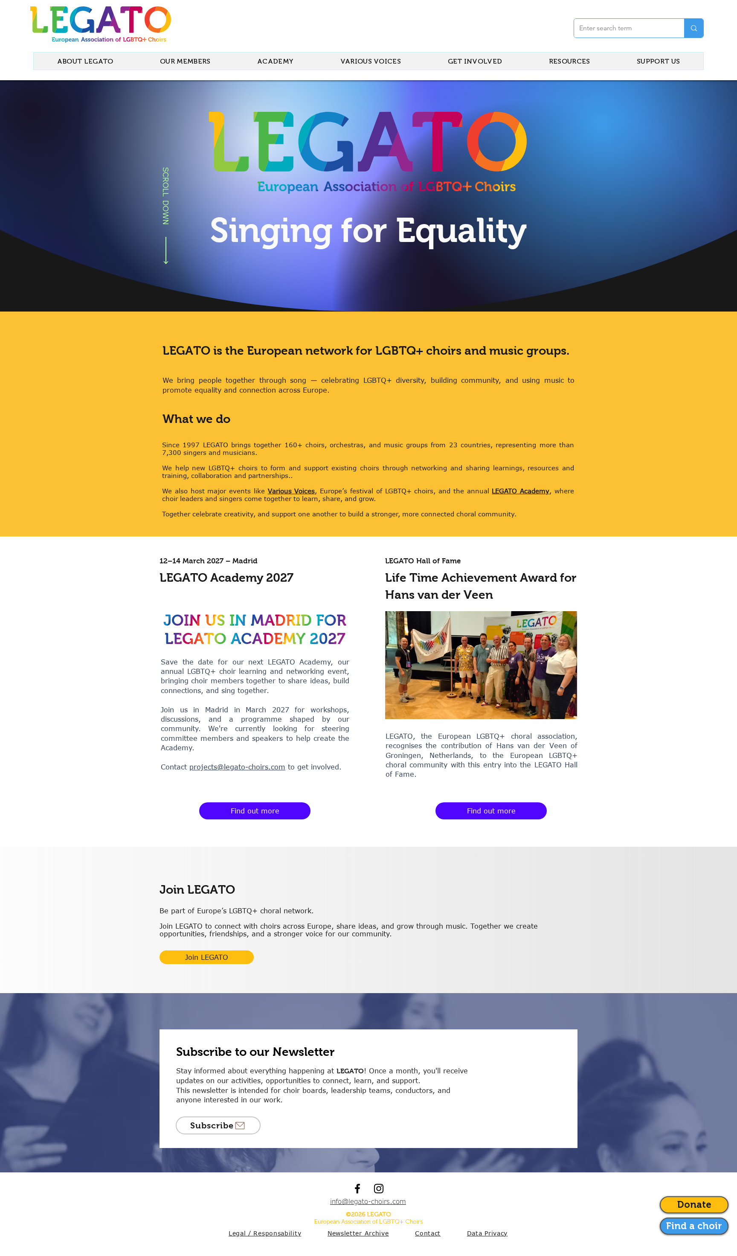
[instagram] (378, 1188)
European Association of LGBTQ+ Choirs (368, 1221)
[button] (218, 1125)
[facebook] (357, 1188)
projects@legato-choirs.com (237, 767)
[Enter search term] (693, 28)
